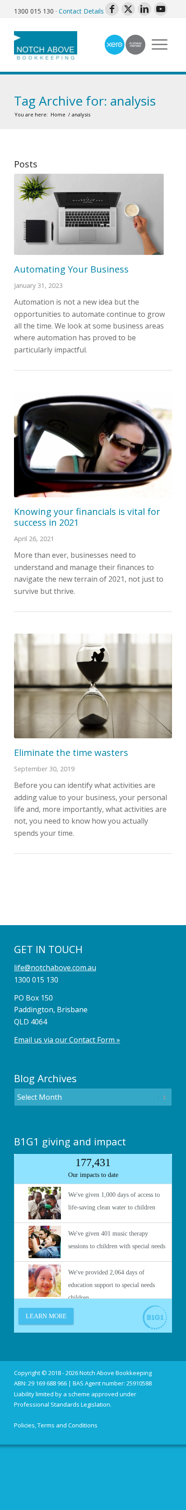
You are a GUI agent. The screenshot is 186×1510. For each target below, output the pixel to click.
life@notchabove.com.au (55, 968)
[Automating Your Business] (93, 214)
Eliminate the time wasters (71, 752)
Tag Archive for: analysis (85, 101)
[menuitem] (56, 1425)
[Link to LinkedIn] (144, 9)
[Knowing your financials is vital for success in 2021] (93, 444)
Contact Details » (84, 11)
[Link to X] (128, 9)
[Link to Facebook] (112, 9)
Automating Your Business (71, 269)
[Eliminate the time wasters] (93, 686)
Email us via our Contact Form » (67, 1040)
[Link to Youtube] (160, 9)
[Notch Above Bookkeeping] (77, 45)
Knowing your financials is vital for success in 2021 (87, 516)
